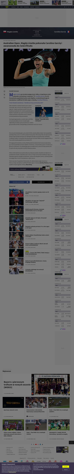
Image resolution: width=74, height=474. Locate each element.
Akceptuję (65, 466)
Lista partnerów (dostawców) (38, 469)
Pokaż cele (65, 469)
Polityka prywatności (12, 472)
